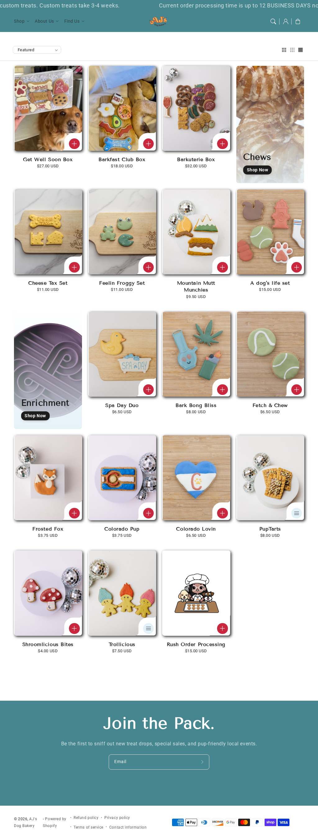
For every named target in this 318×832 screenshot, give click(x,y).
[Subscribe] (203, 762)
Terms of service (88, 827)
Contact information (128, 827)
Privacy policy (117, 818)
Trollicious (122, 644)
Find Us (72, 21)
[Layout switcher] (284, 50)
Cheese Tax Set (48, 283)
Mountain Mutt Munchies (196, 286)
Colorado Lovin (196, 529)
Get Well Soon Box (48, 159)
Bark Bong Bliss (195, 405)
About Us (44, 21)
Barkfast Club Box (121, 159)
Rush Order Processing (196, 644)
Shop (19, 21)
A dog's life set (270, 283)
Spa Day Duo (122, 405)
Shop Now (257, 170)
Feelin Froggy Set (122, 283)
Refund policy (86, 818)
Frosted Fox (47, 529)
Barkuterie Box (196, 159)
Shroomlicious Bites (48, 644)
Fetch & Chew (270, 405)
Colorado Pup (121, 529)
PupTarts (270, 529)
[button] (273, 21)
